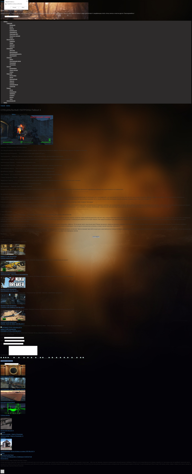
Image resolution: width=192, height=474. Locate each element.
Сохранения (13, 92)
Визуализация (13, 52)
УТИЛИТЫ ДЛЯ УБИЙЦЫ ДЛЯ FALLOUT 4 (12, 307)
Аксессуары (13, 75)
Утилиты (12, 95)
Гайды (5, 102)
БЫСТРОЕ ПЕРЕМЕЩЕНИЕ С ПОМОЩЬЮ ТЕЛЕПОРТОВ (16, 457)
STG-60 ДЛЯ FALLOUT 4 (7, 430)
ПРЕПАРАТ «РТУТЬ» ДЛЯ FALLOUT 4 (11, 331)
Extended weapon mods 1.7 (8, 258)
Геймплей (9, 23)
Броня (11, 77)
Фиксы (12, 97)
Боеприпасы (13, 68)
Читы (11, 99)
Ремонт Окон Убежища (7, 376)
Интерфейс (10, 48)
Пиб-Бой (12, 45)
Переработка (13, 32)
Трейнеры (12, 93)
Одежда (12, 83)
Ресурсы (12, 47)
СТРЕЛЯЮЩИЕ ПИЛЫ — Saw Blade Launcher (13, 389)
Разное (9, 88)
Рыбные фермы (5, 415)
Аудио (11, 27)
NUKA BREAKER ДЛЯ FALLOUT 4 (9, 291)
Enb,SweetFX (13, 56)
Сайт (2, 343)
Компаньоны (13, 30)
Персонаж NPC (14, 34)
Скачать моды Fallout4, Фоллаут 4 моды (12, 10)
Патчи (11, 90)
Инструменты (10, 39)
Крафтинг (12, 41)
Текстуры (12, 50)
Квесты (12, 29)
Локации (9, 57)
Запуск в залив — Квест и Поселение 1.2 (12, 436)
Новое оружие (14, 70)
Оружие (9, 66)
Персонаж (9, 74)
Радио (11, 38)
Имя (2, 337)
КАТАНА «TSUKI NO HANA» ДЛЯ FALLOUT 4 (12, 324)
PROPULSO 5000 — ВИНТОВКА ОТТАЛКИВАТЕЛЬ (14, 274)
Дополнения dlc (11, 101)
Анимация (12, 25)
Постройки (13, 65)
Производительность (16, 54)
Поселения (13, 63)
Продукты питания (15, 36)
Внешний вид (13, 79)
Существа (12, 86)
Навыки (12, 81)
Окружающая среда (15, 61)
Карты (11, 59)
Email (2, 340)
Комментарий (4, 355)
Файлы (6, 21)
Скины (11, 72)
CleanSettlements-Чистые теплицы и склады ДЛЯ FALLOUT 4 (17, 451)
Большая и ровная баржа (8, 402)
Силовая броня (14, 84)
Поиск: (3, 16)
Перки (11, 43)
